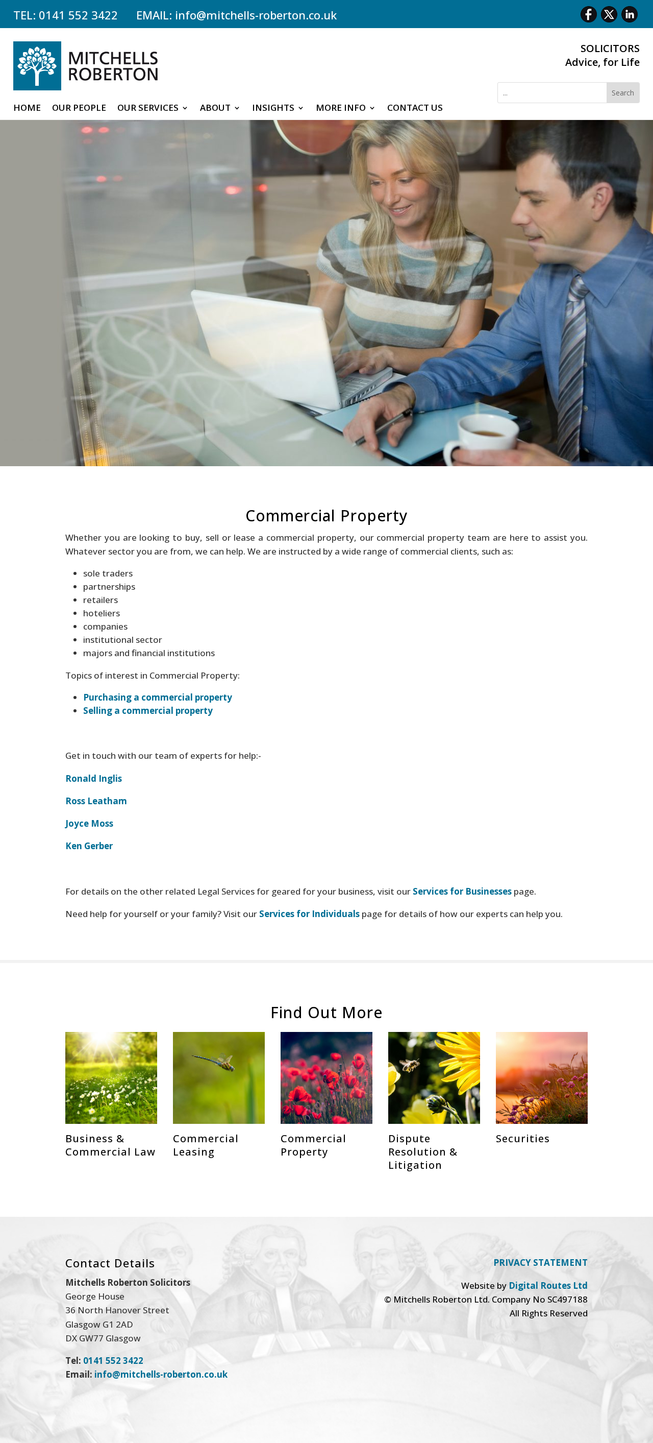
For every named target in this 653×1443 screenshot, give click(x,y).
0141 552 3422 (78, 14)
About (215, 108)
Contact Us (415, 108)
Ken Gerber (89, 846)
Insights (273, 108)
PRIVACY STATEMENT (540, 1262)
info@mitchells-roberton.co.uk (256, 14)
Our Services (148, 108)
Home (27, 108)
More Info (341, 108)
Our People (79, 108)
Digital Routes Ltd (548, 1285)
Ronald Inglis (93, 778)
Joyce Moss (89, 823)
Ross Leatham (96, 801)
